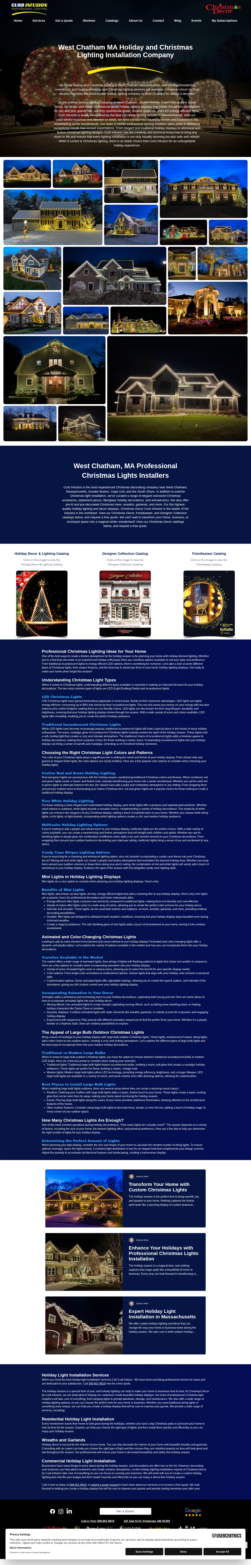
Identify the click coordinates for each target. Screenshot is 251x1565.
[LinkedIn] (69, 1511)
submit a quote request (104, 1484)
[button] (38, 20)
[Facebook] (52, 1511)
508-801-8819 (97, 1383)
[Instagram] (61, 1511)
